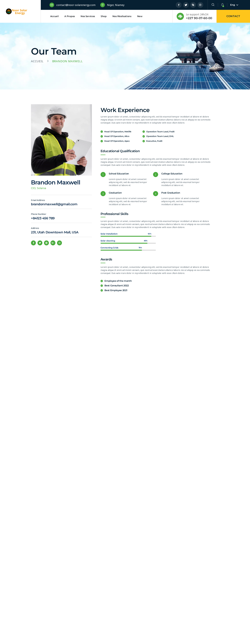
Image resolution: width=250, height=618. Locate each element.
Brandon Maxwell (55, 182)
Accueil (37, 61)
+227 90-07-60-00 (199, 18)
